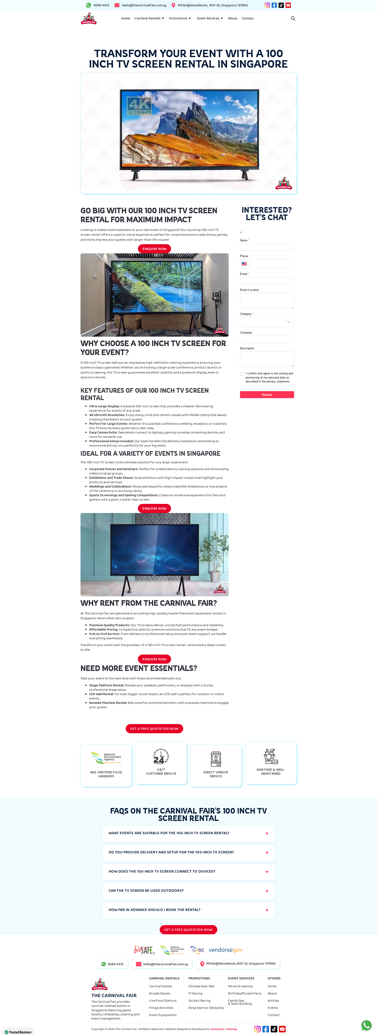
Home (272, 986)
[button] (149, 18)
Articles (273, 1000)
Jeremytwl (217, 1029)
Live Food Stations (163, 1000)
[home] (89, 18)
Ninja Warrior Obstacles (206, 1007)
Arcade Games (159, 993)
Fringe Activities (161, 1007)
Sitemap (231, 1029)
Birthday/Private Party (245, 993)
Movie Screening (240, 986)
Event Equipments (163, 1014)
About (272, 993)
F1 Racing (195, 993)
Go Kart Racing (199, 1000)
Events (273, 1007)
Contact (274, 1014)
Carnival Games (160, 986)
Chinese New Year (201, 986)
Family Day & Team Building (240, 1002)
